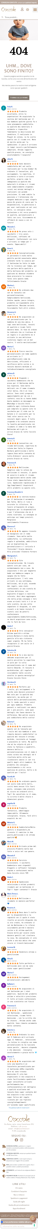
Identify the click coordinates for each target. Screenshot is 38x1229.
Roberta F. (10, 722)
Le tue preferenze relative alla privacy (18, 1222)
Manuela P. (11, 855)
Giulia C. (10, 877)
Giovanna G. (11, 312)
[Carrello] (27, 9)
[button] (35, 9)
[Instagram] (21, 1140)
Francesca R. (11, 463)
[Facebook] (16, 1140)
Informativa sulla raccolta (13, 1226)
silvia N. (10, 159)
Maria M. (10, 841)
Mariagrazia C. (12, 556)
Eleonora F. (11, 526)
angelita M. (11, 803)
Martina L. (11, 285)
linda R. (10, 107)
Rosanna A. (11, 908)
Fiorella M (10, 777)
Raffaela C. (11, 984)
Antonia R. (11, 438)
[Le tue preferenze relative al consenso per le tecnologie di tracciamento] (34, 1225)
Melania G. (11, 822)
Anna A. (10, 248)
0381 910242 (22, 1126)
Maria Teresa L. (12, 894)
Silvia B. (10, 959)
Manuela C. (11, 227)
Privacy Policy (21, 1216)
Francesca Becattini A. (15, 492)
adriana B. (11, 373)
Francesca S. (11, 1006)
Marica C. (10, 346)
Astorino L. (11, 1030)
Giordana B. (11, 682)
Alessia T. (10, 1057)
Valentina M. (11, 650)
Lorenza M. (11, 947)
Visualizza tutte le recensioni (19, 1108)
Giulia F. (10, 626)
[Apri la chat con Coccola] (33, 1218)
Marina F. (10, 972)
